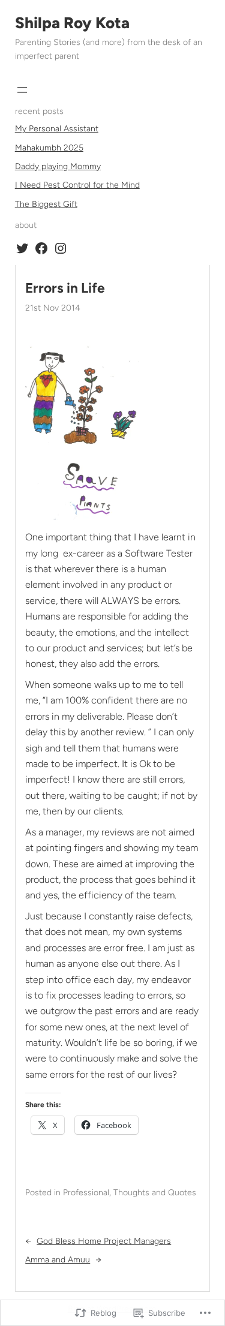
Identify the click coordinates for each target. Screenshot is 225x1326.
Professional (86, 1192)
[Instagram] (60, 248)
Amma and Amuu (57, 1260)
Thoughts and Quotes (154, 1192)
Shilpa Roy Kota (72, 22)
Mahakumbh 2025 (49, 148)
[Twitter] (22, 248)
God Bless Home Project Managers (104, 1241)
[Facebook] (41, 248)
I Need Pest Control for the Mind (77, 185)
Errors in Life (65, 288)
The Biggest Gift (46, 204)
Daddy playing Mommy (58, 166)
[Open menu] (22, 90)
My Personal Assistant (56, 129)
